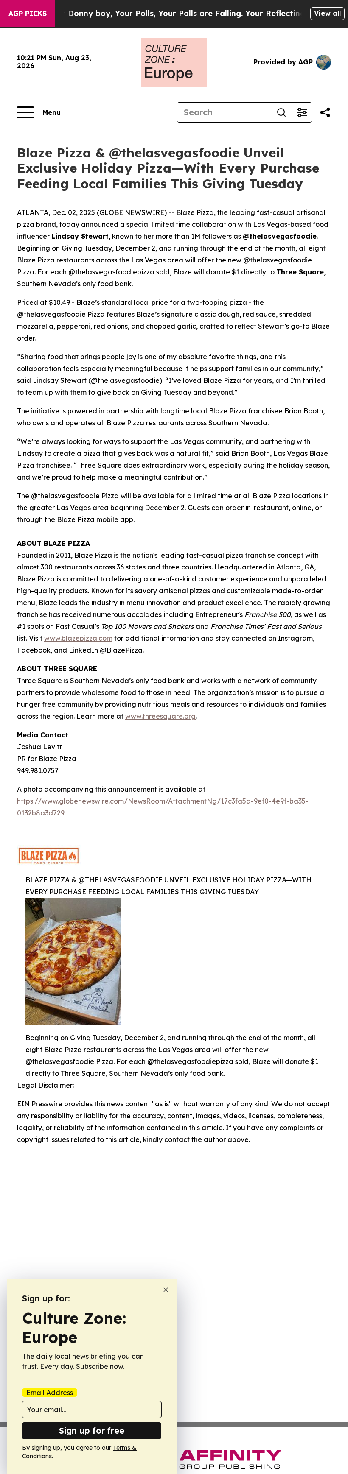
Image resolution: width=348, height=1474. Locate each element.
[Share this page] (325, 112)
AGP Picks (27, 13)
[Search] (281, 112)
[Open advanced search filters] (302, 112)
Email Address (49, 1392)
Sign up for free (91, 1430)
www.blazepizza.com (78, 638)
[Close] (166, 1290)
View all (327, 13)
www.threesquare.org (160, 716)
